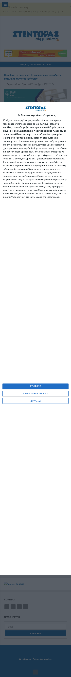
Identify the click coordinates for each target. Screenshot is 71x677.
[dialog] (35, 339)
